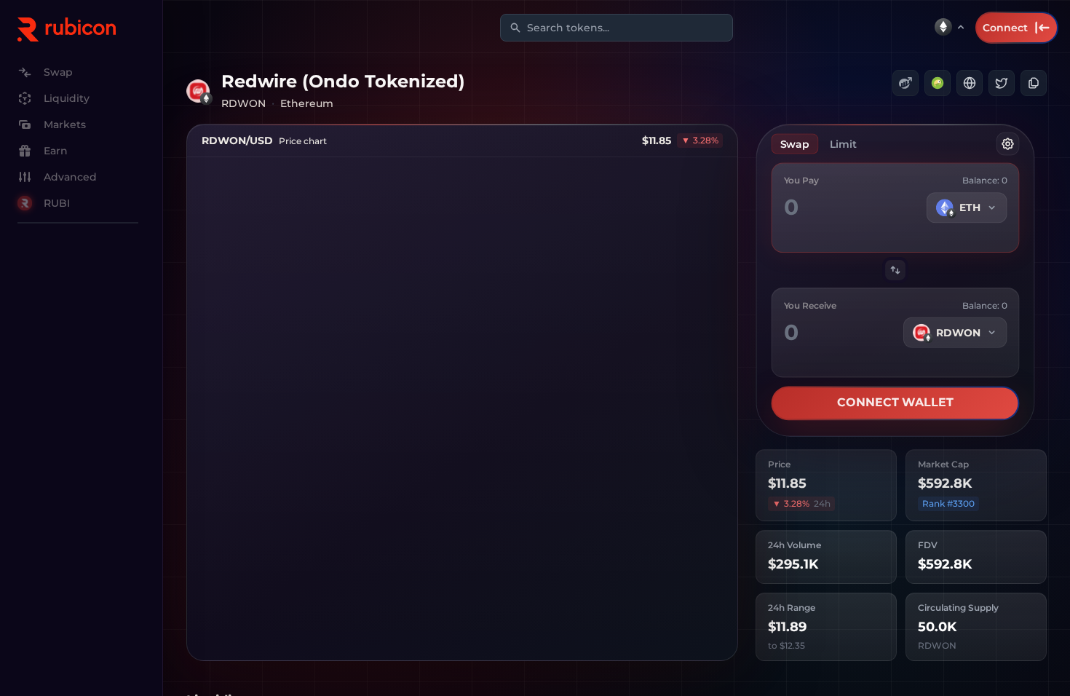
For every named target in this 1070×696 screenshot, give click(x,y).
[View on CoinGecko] (937, 83)
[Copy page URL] (1034, 83)
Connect (1005, 27)
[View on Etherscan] (905, 83)
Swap (794, 144)
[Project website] (969, 83)
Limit (843, 144)
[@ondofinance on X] (1001, 83)
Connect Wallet (895, 404)
